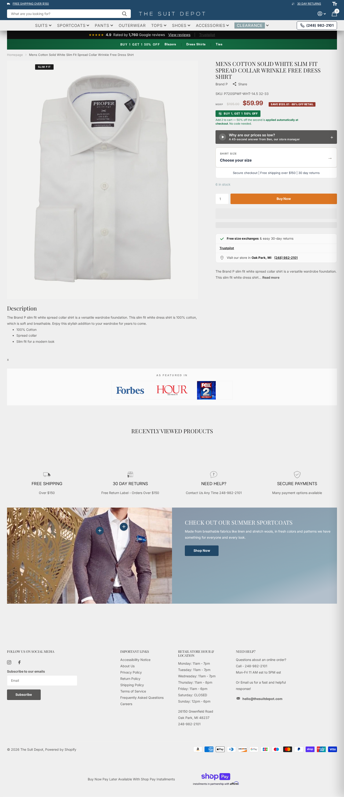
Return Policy (130, 679)
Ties (219, 44)
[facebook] (19, 662)
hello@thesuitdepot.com (262, 699)
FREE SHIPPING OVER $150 (31, 3)
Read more (270, 277)
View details (124, 527)
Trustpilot (207, 34)
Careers (126, 704)
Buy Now (284, 199)
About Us (127, 666)
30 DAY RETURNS (309, 3)
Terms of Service (133, 691)
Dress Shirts (195, 44)
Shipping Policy (132, 685)
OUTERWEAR (132, 25)
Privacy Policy (131, 672)
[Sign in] (321, 13)
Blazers (170, 44)
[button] (276, 157)
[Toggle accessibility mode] (334, 4)
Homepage (15, 55)
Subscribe (24, 694)
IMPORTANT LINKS (134, 651)
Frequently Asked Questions (142, 698)
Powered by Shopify (60, 749)
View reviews (179, 34)
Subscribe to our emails (26, 671)
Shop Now (202, 550)
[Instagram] (9, 662)
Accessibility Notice (135, 660)
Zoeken (124, 13)
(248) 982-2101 (286, 258)
